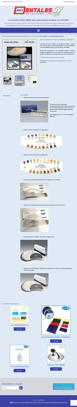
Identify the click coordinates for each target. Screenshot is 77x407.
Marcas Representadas (25, 36)
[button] (38, 30)
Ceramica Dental (50, 60)
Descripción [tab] (7, 95)
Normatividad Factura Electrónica (58, 402)
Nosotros (16, 402)
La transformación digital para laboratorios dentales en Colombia (39, 20)
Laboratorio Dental (12, 36)
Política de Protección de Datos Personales (37, 402)
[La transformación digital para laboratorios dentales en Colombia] (38, 12)
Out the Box (41, 400)
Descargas (36, 36)
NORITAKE (43, 62)
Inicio (3, 36)
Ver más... (19, 329)
